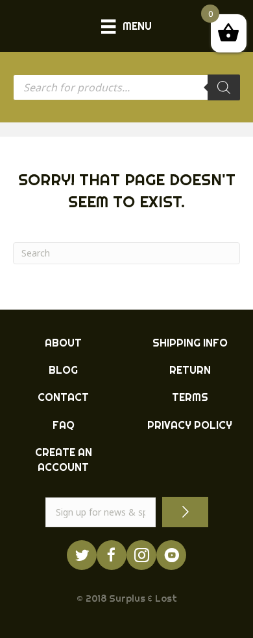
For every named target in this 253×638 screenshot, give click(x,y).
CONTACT (63, 397)
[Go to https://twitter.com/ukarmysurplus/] (82, 555)
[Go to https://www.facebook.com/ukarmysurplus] (111, 555)
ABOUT (63, 342)
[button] (185, 512)
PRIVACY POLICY (189, 424)
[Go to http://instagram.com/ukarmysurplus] (141, 555)
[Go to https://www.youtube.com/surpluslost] (171, 555)
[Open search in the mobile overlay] (126, 87)
